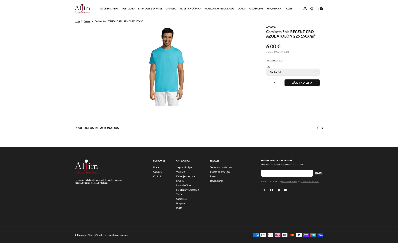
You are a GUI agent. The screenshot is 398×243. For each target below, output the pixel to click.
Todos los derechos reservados (112, 235)
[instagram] (278, 190)
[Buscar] (311, 8)
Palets (288, 8)
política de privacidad (310, 181)
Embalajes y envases (150, 8)
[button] (305, 8)
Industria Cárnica (190, 8)
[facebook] (271, 190)
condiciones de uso (289, 181)
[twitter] (264, 190)
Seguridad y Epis (109, 8)
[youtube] (285, 190)
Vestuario (128, 8)
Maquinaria (274, 8)
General (87, 21)
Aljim (90, 235)
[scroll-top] (393, 238)
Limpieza (171, 8)
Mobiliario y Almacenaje (219, 8)
